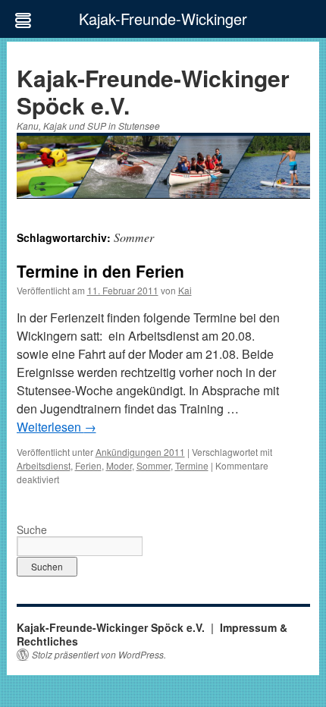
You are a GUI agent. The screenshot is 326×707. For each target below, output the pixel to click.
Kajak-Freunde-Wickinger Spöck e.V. (153, 91)
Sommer (153, 465)
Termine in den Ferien (100, 270)
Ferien (88, 465)
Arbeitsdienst (44, 465)
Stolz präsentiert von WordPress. (99, 655)
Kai (185, 290)
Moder (119, 465)
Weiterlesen (56, 426)
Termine (191, 465)
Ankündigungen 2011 (140, 451)
